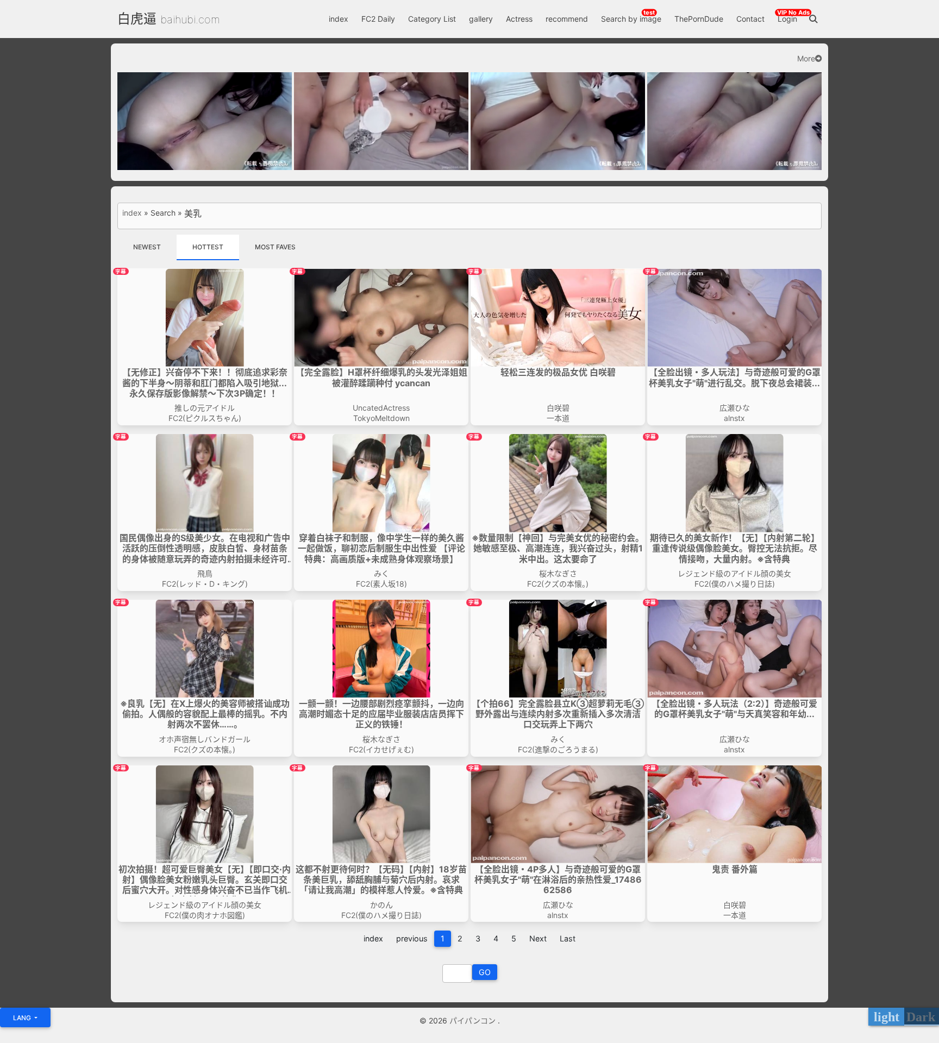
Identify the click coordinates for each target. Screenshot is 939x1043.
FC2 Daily (378, 18)
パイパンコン (473, 1020)
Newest (147, 247)
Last (567, 938)
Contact (750, 18)
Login (787, 18)
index (338, 18)
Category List (432, 18)
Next (538, 938)
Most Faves (275, 247)
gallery (481, 18)
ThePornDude (698, 18)
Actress (519, 18)
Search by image (631, 18)
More (806, 58)
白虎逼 (136, 19)
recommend (567, 18)
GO (485, 972)
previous (412, 938)
